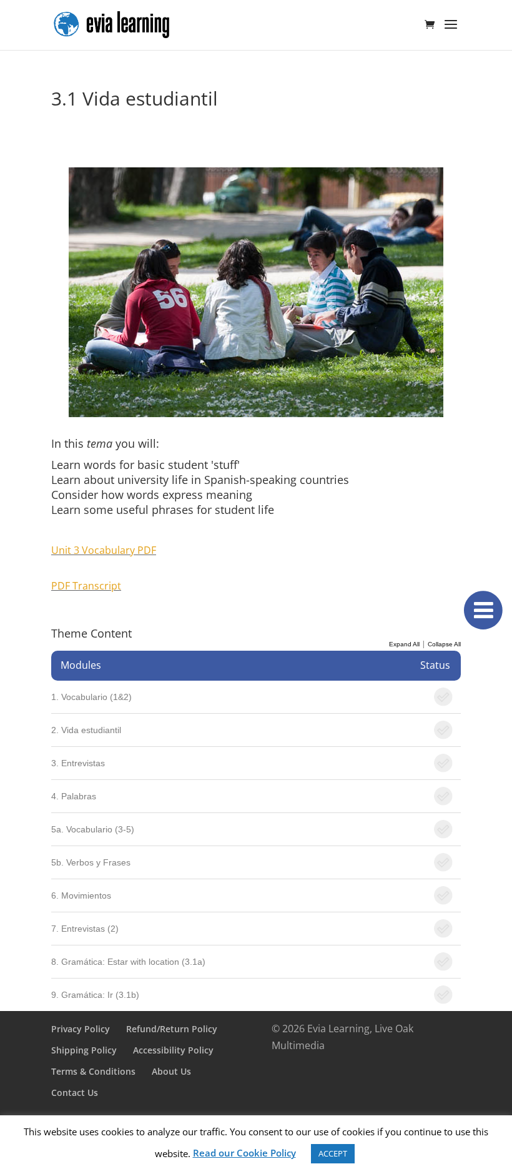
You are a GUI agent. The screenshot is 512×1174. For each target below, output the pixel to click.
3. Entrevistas (78, 763)
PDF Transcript (86, 586)
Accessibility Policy (173, 1050)
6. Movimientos (81, 895)
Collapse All (444, 644)
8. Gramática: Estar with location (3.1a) (128, 962)
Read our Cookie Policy (244, 1153)
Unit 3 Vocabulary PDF (103, 550)
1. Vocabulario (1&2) (91, 697)
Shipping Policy (84, 1050)
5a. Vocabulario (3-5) (92, 829)
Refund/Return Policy (171, 1029)
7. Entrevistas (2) (85, 929)
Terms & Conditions (93, 1071)
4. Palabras (73, 796)
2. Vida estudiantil (86, 730)
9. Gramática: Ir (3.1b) (95, 995)
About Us (171, 1071)
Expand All (404, 644)
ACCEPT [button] (332, 1153)
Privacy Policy (80, 1029)
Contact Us (74, 1092)
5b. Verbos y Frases (90, 862)
